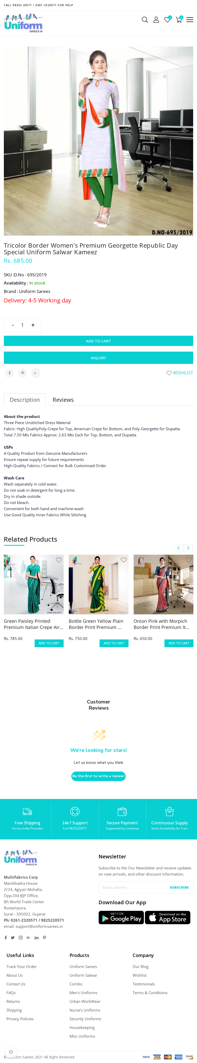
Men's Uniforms (83, 992)
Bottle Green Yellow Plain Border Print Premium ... (96, 624)
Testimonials (144, 983)
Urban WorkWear (85, 1001)
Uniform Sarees (83, 966)
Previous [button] (178, 548)
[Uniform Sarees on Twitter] (13, 938)
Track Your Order (21, 966)
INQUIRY (98, 357)
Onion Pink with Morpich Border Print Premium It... (161, 624)
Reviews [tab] (63, 399)
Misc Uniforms (82, 1036)
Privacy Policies (20, 1018)
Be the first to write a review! (98, 776)
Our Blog (141, 966)
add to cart (49, 643)
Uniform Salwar (83, 975)
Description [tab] (25, 399)
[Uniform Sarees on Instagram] (21, 938)
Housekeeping (82, 1027)
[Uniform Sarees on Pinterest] (44, 938)
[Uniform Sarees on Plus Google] (29, 938)
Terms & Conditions (150, 992)
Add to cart (98, 340)
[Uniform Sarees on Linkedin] (36, 938)
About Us (14, 975)
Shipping (14, 1010)
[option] (33, 604)
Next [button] (188, 548)
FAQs (11, 992)
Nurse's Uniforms (85, 1010)
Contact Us (15, 983)
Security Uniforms (85, 1018)
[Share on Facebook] (9, 373)
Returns (13, 1001)
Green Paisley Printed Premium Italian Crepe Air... (33, 624)
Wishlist (182, 373)
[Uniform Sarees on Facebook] (6, 938)
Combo (76, 983)
